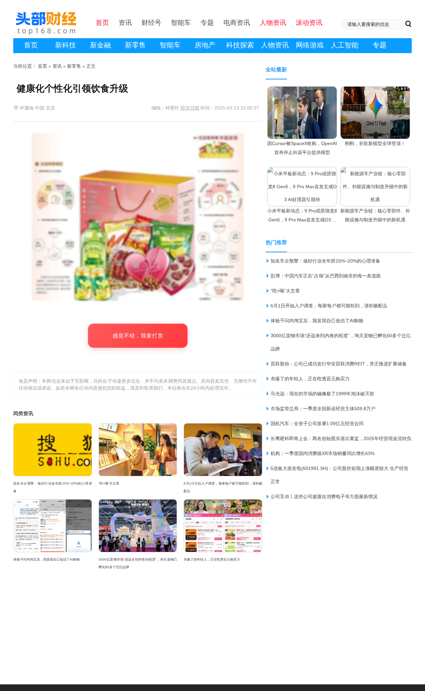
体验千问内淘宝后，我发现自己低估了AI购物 (46, 559)
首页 (31, 45)
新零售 (135, 45)
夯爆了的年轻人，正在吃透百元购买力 (212, 559)
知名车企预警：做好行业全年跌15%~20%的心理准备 (52, 487)
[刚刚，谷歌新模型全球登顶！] (375, 92)
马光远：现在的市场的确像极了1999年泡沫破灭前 (322, 393)
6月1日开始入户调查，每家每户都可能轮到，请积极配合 (223, 487)
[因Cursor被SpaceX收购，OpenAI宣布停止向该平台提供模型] (302, 92)
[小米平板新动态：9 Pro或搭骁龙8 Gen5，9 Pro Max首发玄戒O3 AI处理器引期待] (302, 173)
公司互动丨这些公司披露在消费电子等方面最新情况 (324, 496)
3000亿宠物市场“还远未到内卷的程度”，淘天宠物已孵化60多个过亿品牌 (138, 563)
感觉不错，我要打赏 (138, 336)
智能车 (170, 45)
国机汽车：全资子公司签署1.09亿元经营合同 (317, 423)
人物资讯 (275, 45)
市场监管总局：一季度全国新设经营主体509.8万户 (323, 408)
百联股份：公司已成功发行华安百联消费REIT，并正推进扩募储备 (339, 363)
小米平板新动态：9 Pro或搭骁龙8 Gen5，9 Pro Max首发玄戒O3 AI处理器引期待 (302, 219)
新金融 (100, 45)
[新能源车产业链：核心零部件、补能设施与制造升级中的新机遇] (375, 173)
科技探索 (240, 45)
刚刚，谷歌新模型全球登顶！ (375, 143)
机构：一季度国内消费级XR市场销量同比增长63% (323, 453)
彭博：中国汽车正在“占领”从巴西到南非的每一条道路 (326, 275)
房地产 (205, 45)
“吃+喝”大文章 (109, 483)
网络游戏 (310, 45)
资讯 (57, 66)
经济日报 (191, 108)
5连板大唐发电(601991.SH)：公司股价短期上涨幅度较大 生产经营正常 (339, 475)
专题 (379, 45)
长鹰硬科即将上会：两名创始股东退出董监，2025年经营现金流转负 (341, 438)
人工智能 (345, 45)
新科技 (65, 45)
